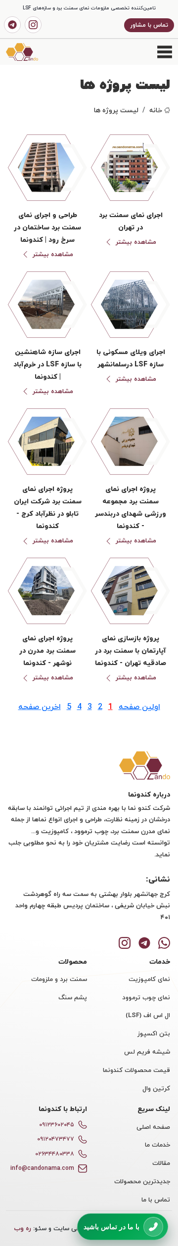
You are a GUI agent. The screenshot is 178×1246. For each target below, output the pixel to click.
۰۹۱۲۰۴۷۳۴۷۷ (55, 1139)
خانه (155, 110)
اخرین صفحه (39, 706)
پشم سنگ (72, 997)
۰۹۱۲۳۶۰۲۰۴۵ (56, 1124)
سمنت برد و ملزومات (59, 979)
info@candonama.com (42, 1168)
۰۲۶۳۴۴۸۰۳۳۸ (54, 1154)
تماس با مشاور (149, 25)
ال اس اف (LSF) (148, 1015)
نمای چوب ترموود (146, 997)
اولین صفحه (139, 706)
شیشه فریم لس (147, 1051)
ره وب (22, 1228)
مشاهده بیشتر (136, 242)
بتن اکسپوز (153, 1033)
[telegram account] (12, 24)
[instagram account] (33, 24)
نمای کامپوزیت (149, 979)
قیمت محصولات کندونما (136, 1070)
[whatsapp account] (164, 942)
